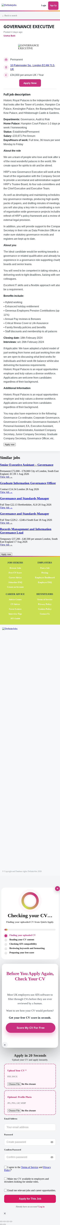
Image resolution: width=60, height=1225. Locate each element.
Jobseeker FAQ (15, 582)
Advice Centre (15, 599)
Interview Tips (15, 613)
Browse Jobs (15, 568)
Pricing (44, 572)
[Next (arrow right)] (4, 1224)
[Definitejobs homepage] (12, 6)
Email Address (10, 1118)
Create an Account (15, 587)
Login (43, 5)
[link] (30, 470)
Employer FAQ (45, 582)
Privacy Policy (45, 604)
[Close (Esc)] (11, 1221)
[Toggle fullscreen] (4, 1221)
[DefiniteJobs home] (14, 747)
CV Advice (15, 604)
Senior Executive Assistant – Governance (26, 464)
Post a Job (44, 568)
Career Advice (15, 577)
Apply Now (30, 83)
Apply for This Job (30, 1199)
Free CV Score (15, 572)
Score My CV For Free (30, 1028)
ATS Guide (15, 618)
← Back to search (9, 15)
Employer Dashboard (45, 577)
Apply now (9, 444)
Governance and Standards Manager (24, 498)
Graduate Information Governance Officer (28, 483)
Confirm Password (12, 1149)
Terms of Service (44, 599)
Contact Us (45, 613)
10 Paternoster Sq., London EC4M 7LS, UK (32, 67)
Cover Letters (15, 609)
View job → (6, 476)
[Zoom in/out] (1, 1221)
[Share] (7, 1221)
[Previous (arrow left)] (1, 1224)
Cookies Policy (45, 609)
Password (8, 1134)
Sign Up (53, 5)
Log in (41, 1206)
